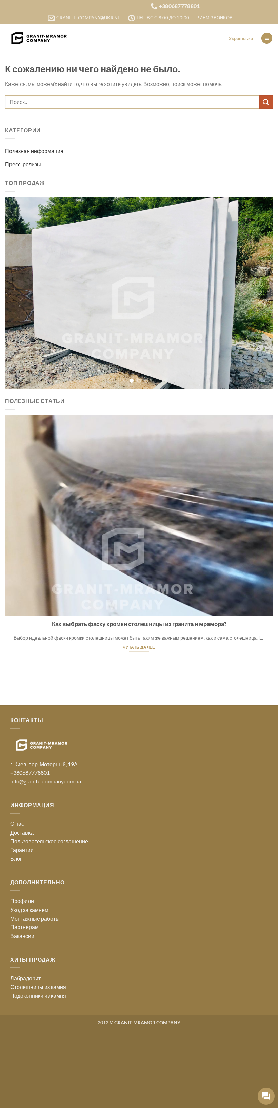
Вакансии (22, 1012)
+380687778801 (30, 849)
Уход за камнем (29, 986)
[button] (266, 38)
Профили (22, 977)
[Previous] (19, 331)
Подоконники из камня (38, 1072)
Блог (16, 935)
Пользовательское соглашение (49, 917)
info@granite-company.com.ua (45, 858)
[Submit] (266, 101)
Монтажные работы (35, 994)
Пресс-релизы (23, 164)
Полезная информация (34, 151)
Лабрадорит (25, 1054)
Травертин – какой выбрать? (215, 700)
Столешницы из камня (38, 1063)
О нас (17, 900)
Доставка (22, 909)
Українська (241, 38)
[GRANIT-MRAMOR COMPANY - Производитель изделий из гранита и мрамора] (39, 38)
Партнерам (24, 1003)
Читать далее (215, 731)
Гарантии (22, 926)
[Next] (259, 331)
